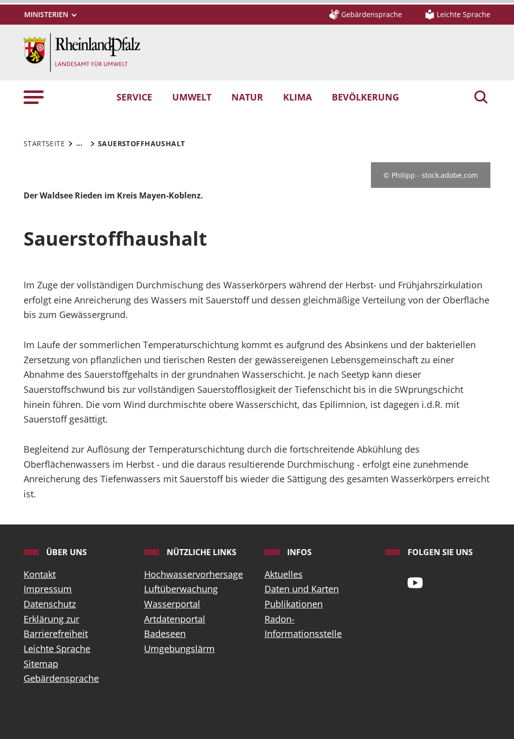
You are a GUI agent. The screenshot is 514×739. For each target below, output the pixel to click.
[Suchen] (480, 98)
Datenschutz (50, 604)
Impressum (48, 589)
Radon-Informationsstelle (303, 626)
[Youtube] (415, 582)
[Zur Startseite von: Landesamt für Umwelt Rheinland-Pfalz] (82, 51)
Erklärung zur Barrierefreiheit (56, 626)
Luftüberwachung (181, 589)
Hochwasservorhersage (193, 574)
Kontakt (40, 574)
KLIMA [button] (297, 97)
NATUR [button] (247, 97)
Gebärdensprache (61, 678)
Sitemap (41, 664)
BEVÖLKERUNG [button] (365, 97)
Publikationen (294, 604)
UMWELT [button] (191, 97)
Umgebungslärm (179, 649)
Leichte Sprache (57, 649)
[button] (34, 96)
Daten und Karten (302, 589)
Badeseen (165, 633)
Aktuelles (284, 574)
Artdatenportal (174, 619)
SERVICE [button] (134, 97)
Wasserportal (172, 604)
